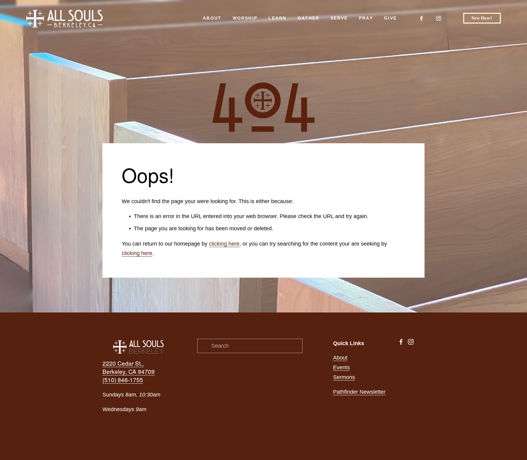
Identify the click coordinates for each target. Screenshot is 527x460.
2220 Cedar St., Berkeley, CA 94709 (128, 367)
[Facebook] (421, 18)
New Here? (482, 18)
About (340, 358)
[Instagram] (439, 18)
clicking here (224, 244)
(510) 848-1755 (122, 380)
